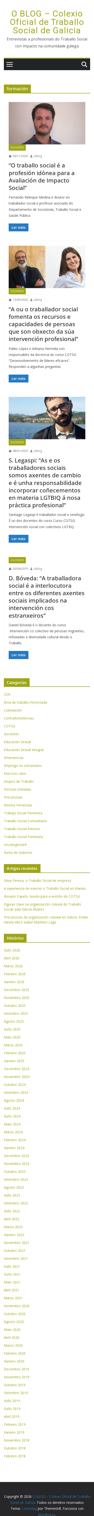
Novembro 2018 (16, 1440)
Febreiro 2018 (15, 1456)
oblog (38, 156)
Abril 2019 (11, 1416)
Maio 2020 (12, 1329)
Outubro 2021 (15, 1250)
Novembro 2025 (16, 997)
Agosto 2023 (14, 1187)
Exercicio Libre (15, 773)
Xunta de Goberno (18, 852)
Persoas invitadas (17, 789)
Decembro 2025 (16, 989)
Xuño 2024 (12, 1116)
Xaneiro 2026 (14, 982)
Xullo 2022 (12, 1211)
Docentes (17, 147)
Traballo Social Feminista (23, 836)
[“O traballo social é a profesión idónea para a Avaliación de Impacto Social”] (47, 123)
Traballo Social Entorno (22, 828)
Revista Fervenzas (18, 805)
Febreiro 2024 (15, 1140)
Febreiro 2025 (15, 1053)
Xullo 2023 (12, 1195)
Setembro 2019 (16, 1393)
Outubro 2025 (15, 1005)
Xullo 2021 (12, 1266)
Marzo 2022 (13, 1227)
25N (7, 694)
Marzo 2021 (13, 1298)
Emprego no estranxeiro (23, 765)
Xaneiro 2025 (14, 1061)
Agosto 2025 (14, 1021)
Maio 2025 (12, 1037)
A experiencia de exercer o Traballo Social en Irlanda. (45, 888)
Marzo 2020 (13, 1345)
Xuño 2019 (12, 1408)
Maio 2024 (12, 1124)
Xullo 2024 (12, 1108)
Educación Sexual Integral (24, 749)
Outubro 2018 (15, 1448)
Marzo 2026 (13, 966)
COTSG (9, 726)
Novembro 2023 (16, 1163)
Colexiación (13, 710)
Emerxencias (14, 757)
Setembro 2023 (16, 1179)
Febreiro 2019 (15, 1424)
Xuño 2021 (12, 1274)
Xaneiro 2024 (14, 1148)
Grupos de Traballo (19, 781)
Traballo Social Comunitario (25, 821)
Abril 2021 (11, 1290)
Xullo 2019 (12, 1400)
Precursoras (13, 797)
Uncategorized (15, 844)
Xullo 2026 (12, 950)
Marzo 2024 (13, 1132)
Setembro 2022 (16, 1203)
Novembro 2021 (16, 1242)
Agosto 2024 (14, 1100)
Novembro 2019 (16, 1377)
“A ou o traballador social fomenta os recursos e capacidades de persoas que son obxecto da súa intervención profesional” (43, 324)
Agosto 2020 (14, 1321)
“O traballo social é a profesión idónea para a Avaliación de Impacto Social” (42, 176)
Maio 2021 (12, 1282)
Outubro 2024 (15, 1084)
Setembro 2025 (16, 1013)
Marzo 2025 (13, 1045)
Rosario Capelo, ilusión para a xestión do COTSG (42, 896)
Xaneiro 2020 (14, 1361)
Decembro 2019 (16, 1369)
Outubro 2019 (15, 1385)
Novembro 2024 (16, 1076)
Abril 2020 (11, 1337)
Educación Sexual (17, 742)
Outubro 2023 (15, 1171)
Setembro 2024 (16, 1092)
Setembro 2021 (16, 1258)
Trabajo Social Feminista (23, 813)
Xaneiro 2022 (14, 1234)
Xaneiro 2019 (14, 1432)
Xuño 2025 (12, 1029)
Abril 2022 (11, 1219)
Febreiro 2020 (15, 1353)
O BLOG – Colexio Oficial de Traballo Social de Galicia (47, 22)
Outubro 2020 (15, 1313)
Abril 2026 (11, 958)
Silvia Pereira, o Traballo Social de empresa (37, 880)
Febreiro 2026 (15, 974)
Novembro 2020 (16, 1306)
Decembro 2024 (16, 1068)
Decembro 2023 (16, 1155)
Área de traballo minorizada (25, 702)
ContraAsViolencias (19, 718)
